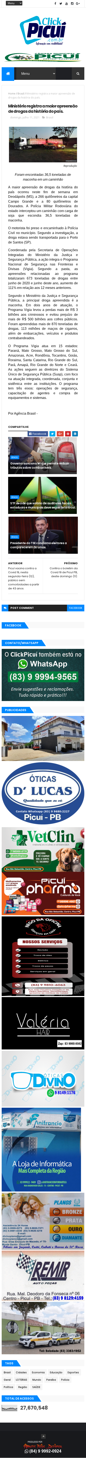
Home (11, 93)
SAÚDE (36, 1387)
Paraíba (51, 1380)
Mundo (36, 1380)
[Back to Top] (43, 1436)
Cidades (21, 1372)
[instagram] (72, 3)
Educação (56, 1372)
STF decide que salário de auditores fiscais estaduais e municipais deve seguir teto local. (43, 505)
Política (8, 1387)
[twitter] (61, 3)
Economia (38, 1372)
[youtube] (66, 3)
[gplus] (78, 3)
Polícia (65, 1380)
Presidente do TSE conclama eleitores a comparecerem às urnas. (38, 545)
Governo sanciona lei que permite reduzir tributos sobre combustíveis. (39, 465)
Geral (7, 1380)
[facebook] (55, 3)
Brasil (21, 93)
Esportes (73, 1372)
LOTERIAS (21, 1380)
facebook (75, 608)
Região (22, 1387)
